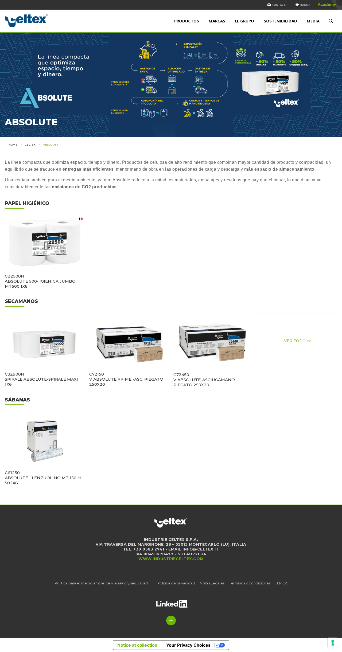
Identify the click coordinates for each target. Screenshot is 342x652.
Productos (186, 21)
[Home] (44, 20)
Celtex (30, 144)
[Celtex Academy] (327, 5)
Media (313, 21)
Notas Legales (212, 583)
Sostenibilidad (280, 21)
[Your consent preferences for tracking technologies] (333, 643)
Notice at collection (137, 645)
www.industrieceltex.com (171, 558)
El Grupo (244, 21)
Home (13, 144)
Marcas (217, 21)
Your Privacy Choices (188, 645)
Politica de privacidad (176, 583)
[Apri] (172, 604)
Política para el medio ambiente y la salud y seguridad (101, 583)
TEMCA (281, 583)
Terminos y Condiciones (249, 583)
